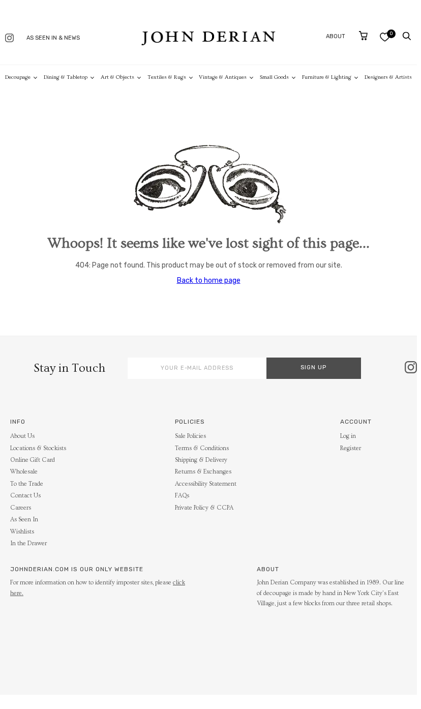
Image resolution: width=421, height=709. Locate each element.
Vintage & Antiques (223, 77)
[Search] (407, 36)
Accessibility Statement (205, 484)
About (335, 36)
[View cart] (363, 35)
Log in (348, 436)
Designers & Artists (388, 77)
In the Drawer (28, 543)
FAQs (182, 495)
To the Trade (26, 484)
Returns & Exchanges (203, 471)
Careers (20, 508)
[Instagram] (9, 39)
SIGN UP (313, 367)
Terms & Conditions (202, 448)
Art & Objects (117, 77)
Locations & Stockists (38, 448)
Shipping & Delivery (201, 460)
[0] (384, 37)
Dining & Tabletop (65, 77)
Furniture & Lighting (326, 77)
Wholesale (24, 471)
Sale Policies (190, 436)
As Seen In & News (53, 38)
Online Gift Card (32, 460)
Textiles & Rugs (166, 77)
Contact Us (25, 495)
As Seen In (24, 519)
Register (350, 448)
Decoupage (18, 77)
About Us (22, 436)
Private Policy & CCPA (204, 508)
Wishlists (22, 531)
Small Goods (274, 77)
